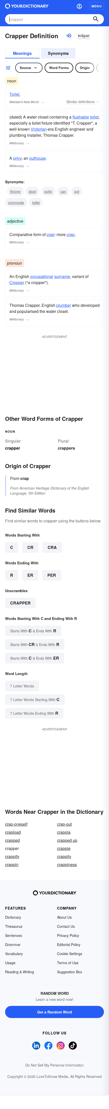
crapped (12, 840)
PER (51, 575)
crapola (63, 832)
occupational (41, 276)
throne (15, 191)
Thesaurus (13, 926)
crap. (71, 234)
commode (16, 202)
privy (17, 158)
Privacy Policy (68, 935)
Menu (97, 6)
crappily (64, 856)
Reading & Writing (19, 971)
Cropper (16, 282)
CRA (52, 547)
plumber (63, 305)
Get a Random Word (54, 1011)
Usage (10, 962)
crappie (63, 848)
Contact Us (66, 926)
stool (32, 191)
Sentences (13, 935)
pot (76, 191)
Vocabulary (14, 953)
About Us (64, 917)
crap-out (64, 824)
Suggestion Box (69, 971)
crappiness (67, 864)
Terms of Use (68, 962)
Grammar (13, 944)
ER (30, 575)
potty (48, 191)
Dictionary (13, 917)
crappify (12, 856)
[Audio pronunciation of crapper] (68, 35)
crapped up (67, 840)
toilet (94, 117)
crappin (12, 864)
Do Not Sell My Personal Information (54, 1065)
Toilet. (14, 94)
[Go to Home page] (26, 6)
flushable (80, 117)
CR (30, 547)
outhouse (37, 158)
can (63, 191)
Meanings (22, 53)
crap (51, 234)
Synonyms (58, 53)
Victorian (39, 129)
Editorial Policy (68, 944)
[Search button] (95, 19)
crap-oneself (16, 824)
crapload (13, 832)
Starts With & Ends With (33, 631)
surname (62, 276)
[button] (79, 6)
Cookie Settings (69, 953)
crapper (20, 603)
